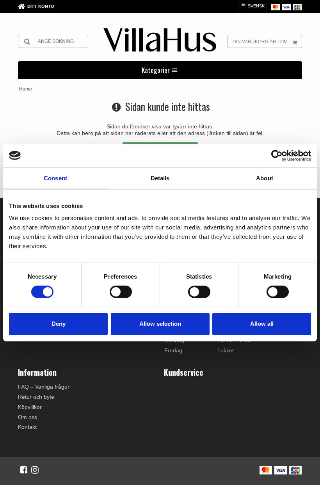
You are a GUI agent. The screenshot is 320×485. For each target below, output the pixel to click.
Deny (59, 323)
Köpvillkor (30, 407)
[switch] (121, 292)
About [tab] (264, 177)
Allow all (262, 323)
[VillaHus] (159, 40)
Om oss (27, 417)
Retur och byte (36, 397)
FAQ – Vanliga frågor (43, 387)
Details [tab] (160, 177)
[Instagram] (35, 469)
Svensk (256, 6)
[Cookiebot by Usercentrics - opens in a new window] (277, 155)
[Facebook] (23, 469)
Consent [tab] (55, 177)
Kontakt (27, 427)
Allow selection (160, 323)
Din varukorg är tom (260, 41)
